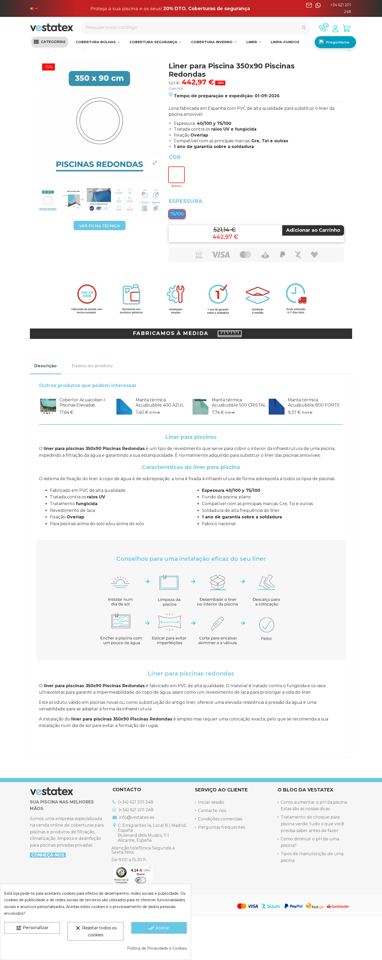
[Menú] (150, 868)
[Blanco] (176, 175)
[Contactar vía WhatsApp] (318, 8)
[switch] (140, 880)
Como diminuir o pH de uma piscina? (310, 842)
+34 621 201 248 (340, 8)
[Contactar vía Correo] (309, 8)
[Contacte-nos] (323, 27)
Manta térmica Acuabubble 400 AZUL (160, 402)
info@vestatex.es (136, 817)
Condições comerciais (220, 818)
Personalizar (32, 928)
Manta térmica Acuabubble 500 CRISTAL (239, 402)
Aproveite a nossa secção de (170, 8)
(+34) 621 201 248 (135, 802)
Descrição (45, 365)
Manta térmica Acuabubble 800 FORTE (314, 402)
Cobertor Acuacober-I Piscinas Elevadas (82, 402)
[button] (49, 42)
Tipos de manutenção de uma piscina (312, 857)
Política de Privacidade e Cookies (157, 948)
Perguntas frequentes (221, 827)
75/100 (177, 213)
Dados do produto (92, 365)
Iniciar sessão (211, 802)
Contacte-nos (212, 810)
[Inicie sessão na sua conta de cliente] (335, 28)
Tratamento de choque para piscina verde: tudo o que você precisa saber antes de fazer (312, 824)
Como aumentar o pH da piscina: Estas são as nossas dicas (314, 805)
